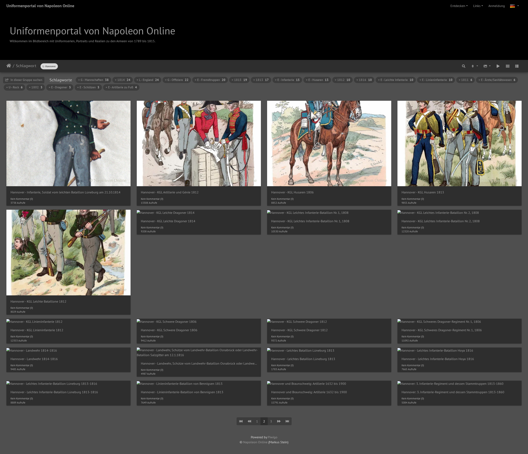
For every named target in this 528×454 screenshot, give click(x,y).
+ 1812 (342, 80)
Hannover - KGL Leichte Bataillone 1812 (38, 301)
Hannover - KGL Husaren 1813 (423, 192)
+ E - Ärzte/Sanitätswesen (496, 80)
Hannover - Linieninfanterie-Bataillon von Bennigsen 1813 (182, 392)
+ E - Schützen (88, 87)
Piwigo (272, 437)
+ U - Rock (14, 87)
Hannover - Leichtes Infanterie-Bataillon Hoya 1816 (438, 359)
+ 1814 (122, 80)
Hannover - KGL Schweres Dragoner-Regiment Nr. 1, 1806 (442, 330)
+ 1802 (35, 87)
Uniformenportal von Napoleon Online (40, 5)
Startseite (8, 66)
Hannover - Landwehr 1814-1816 (34, 359)
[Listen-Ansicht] (517, 66)
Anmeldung (496, 6)
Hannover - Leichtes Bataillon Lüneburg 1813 (303, 359)
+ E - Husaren (317, 80)
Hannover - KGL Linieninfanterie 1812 (37, 330)
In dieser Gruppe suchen (26, 80)
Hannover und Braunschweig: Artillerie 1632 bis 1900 (309, 392)
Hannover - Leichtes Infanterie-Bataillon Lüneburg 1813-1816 (54, 392)
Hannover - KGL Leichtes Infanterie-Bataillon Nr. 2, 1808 (441, 221)
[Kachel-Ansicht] (507, 66)
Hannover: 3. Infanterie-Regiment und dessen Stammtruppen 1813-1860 (453, 392)
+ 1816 (364, 80)
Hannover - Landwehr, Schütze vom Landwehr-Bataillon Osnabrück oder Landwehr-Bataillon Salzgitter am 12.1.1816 (199, 363)
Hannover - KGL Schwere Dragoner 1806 (169, 330)
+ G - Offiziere (177, 80)
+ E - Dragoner (60, 87)
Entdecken (457, 6)
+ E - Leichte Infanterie (395, 80)
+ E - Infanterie (287, 80)
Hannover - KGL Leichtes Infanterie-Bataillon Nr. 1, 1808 (310, 221)
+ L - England (148, 80)
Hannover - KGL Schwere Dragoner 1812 (299, 330)
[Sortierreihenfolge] (474, 66)
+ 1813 (261, 80)
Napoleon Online (255, 442)
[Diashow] (498, 66)
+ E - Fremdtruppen (210, 80)
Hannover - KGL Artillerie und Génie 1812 (170, 192)
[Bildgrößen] (487, 66)
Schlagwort (26, 65)
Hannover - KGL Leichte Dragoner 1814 (168, 221)
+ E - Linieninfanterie (436, 80)
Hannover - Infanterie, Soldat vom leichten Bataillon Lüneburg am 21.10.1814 (65, 192)
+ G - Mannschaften (93, 80)
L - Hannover (49, 66)
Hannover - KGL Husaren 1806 (292, 192)
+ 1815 (239, 80)
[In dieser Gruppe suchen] (463, 66)
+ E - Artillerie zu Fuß (121, 87)
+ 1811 (465, 80)
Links (477, 6)
